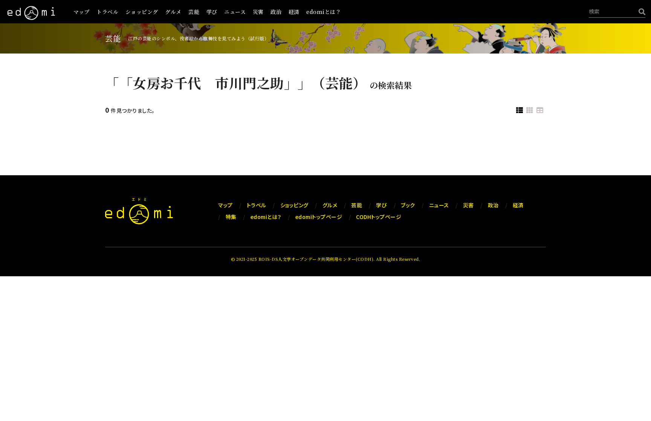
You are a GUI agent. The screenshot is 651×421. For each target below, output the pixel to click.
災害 (258, 11)
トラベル (107, 11)
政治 (275, 11)
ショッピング (141, 11)
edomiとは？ (323, 11)
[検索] (640, 11)
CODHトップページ (378, 216)
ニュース (235, 11)
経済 (294, 11)
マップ (81, 11)
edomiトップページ (318, 216)
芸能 (193, 11)
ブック (408, 205)
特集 (231, 216)
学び (211, 11)
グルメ (173, 11)
